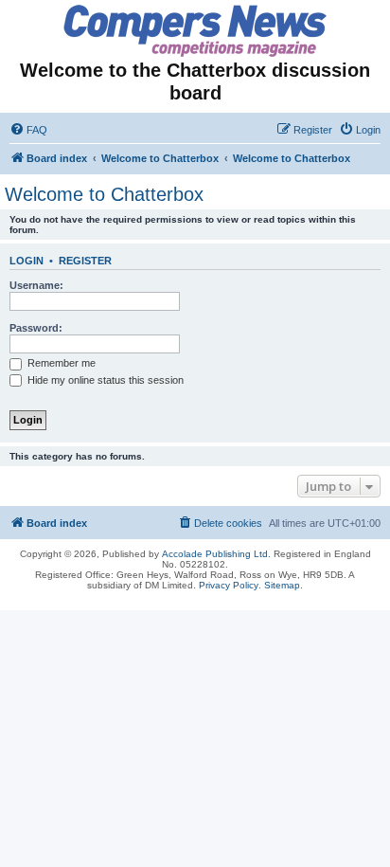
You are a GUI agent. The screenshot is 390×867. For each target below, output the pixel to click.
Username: (36, 285)
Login (26, 260)
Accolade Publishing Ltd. (216, 554)
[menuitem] (28, 129)
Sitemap (282, 585)
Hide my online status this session (104, 380)
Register (85, 260)
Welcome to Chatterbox (104, 194)
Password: (35, 328)
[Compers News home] (195, 31)
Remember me (60, 363)
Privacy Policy (228, 585)
